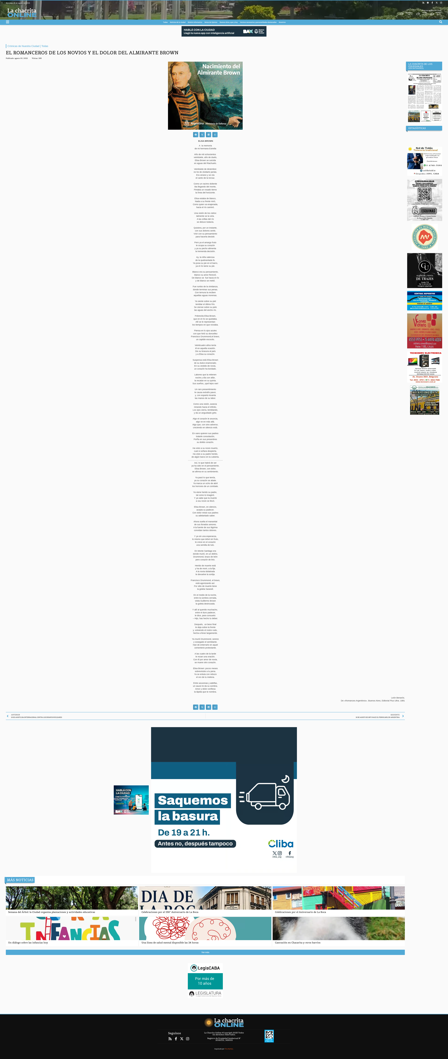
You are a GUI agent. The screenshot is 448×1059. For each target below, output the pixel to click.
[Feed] (423, 3)
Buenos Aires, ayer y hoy (229, 22)
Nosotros (282, 22)
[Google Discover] (428, 3)
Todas (165, 22)
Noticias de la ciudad (178, 22)
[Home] (224, 1022)
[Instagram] (441, 3)
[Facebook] (432, 3)
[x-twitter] (437, 3)
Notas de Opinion (211, 22)
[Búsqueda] (440, 21)
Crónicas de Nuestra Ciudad (23, 46)
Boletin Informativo (195, 22)
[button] (195, 134)
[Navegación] (7, 22)
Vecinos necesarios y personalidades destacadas (258, 22)
